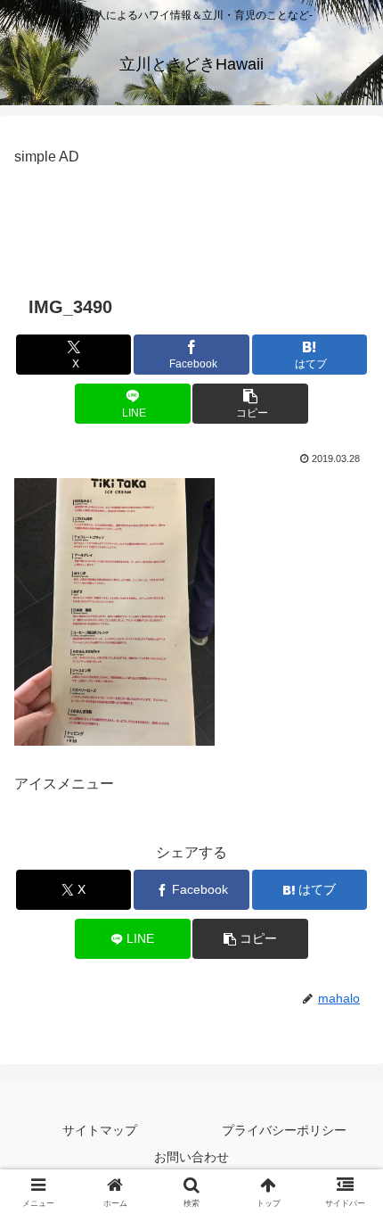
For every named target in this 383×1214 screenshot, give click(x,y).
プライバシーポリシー (284, 1130)
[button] (249, 404)
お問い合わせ (191, 1157)
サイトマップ (99, 1130)
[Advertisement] (191, 215)
